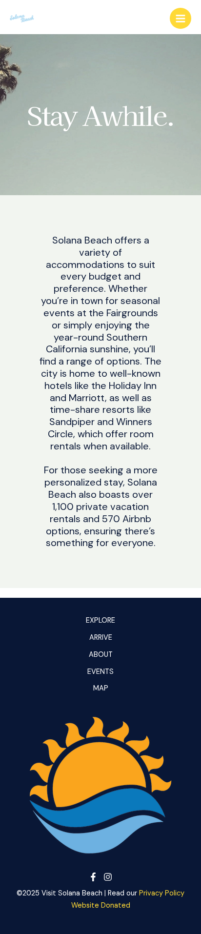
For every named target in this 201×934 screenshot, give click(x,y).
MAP (100, 688)
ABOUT (101, 654)
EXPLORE (100, 620)
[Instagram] (107, 877)
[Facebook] (93, 877)
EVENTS (100, 671)
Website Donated (100, 905)
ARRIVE (100, 637)
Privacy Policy (161, 893)
